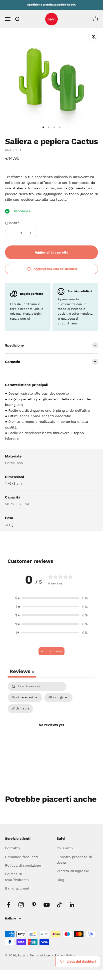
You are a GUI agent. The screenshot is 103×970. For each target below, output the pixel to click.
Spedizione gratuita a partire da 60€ (51, 4)
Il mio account (17, 888)
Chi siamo (64, 848)
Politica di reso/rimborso (17, 876)
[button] (51, 598)
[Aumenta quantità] (30, 233)
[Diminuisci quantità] (11, 233)
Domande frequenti (21, 857)
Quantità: (12, 223)
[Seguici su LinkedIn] (72, 904)
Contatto (12, 848)
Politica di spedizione (23, 865)
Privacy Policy (65, 955)
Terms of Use (40, 955)
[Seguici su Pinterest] (33, 904)
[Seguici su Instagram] (21, 904)
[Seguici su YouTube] (46, 904)
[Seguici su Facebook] (8, 904)
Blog (60, 880)
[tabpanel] (52, 731)
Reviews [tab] (22, 671)
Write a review (51, 651)
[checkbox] (20, 708)
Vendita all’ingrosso (72, 871)
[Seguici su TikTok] (59, 904)
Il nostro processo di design (74, 859)
